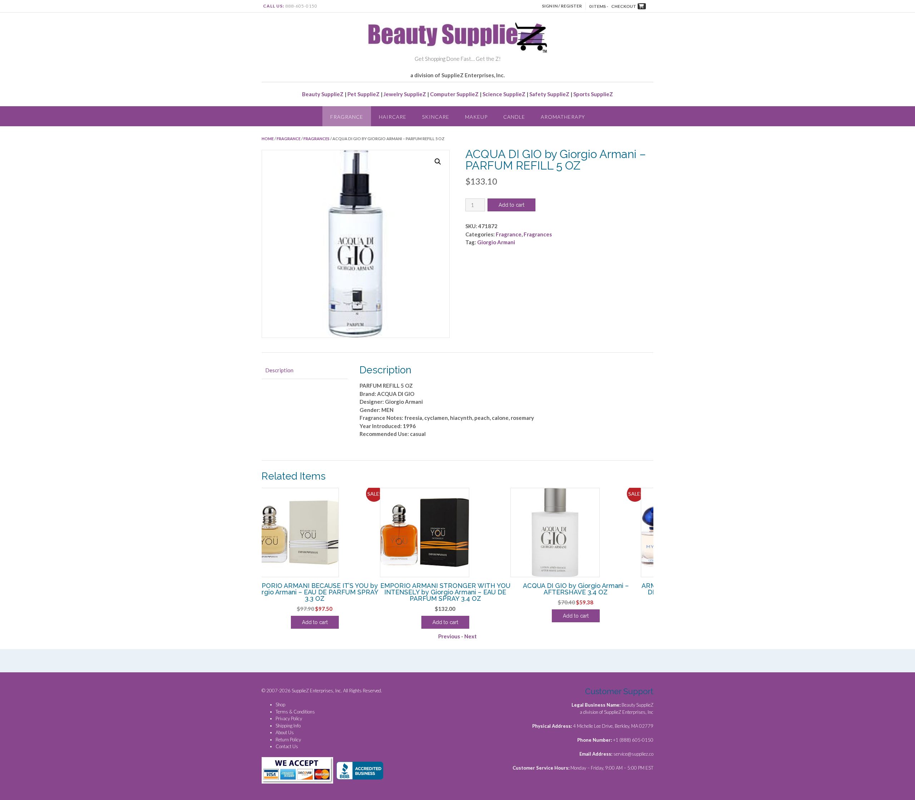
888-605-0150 (301, 6)
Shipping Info (288, 725)
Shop (280, 704)
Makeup (476, 117)
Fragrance (346, 117)
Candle (514, 117)
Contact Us (287, 746)
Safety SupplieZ (549, 94)
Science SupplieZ (504, 94)
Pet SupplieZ (363, 94)
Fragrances (316, 138)
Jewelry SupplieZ (405, 94)
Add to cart (511, 205)
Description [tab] (279, 370)
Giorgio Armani (496, 242)
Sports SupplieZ (593, 94)
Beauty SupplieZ (322, 94)
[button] (437, 161)
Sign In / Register (562, 6)
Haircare (392, 117)
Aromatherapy (563, 117)
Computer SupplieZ (454, 94)
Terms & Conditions (295, 712)
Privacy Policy (289, 718)
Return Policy (288, 739)
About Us (285, 732)
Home (268, 138)
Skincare (435, 117)
